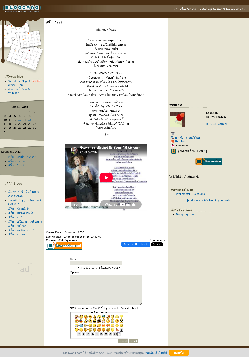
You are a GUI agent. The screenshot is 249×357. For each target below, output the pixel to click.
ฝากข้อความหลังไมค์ (187, 137)
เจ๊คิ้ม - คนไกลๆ (17, 225)
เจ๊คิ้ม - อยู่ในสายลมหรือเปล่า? (26, 221)
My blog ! (13, 92)
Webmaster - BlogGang (190, 193)
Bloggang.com (185, 214)
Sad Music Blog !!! (19, 81)
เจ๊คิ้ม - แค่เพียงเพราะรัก (22, 156)
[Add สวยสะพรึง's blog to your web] (208, 200)
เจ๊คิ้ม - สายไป (16, 217)
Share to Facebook (135, 244)
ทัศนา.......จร (15, 84)
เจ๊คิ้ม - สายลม (16, 161)
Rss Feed (181, 141)
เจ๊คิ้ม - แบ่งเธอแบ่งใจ (20, 213)
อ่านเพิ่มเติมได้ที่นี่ (156, 352)
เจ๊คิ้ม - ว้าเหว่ (16, 165)
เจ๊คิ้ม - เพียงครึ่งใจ (19, 208)
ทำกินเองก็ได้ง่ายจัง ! (20, 89)
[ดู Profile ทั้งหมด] (216, 123)
